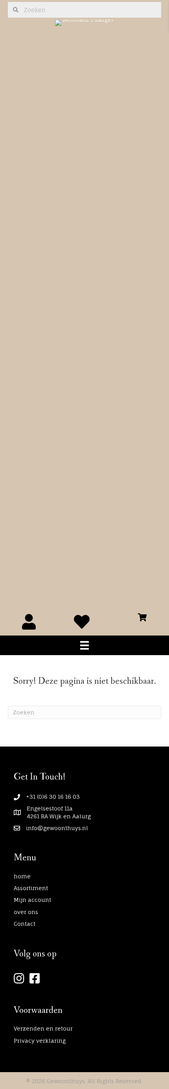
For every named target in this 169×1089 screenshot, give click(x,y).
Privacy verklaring (40, 1040)
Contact (24, 923)
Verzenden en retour (43, 1028)
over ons (26, 912)
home (22, 876)
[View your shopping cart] (142, 615)
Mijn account (32, 899)
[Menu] (84, 645)
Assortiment (31, 888)
